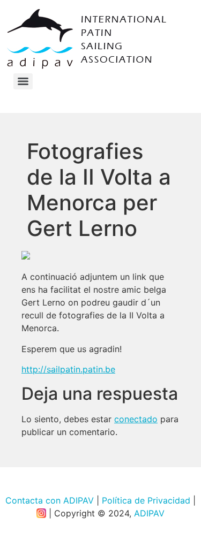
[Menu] (23, 81)
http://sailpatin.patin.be (68, 369)
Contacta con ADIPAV (49, 500)
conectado (136, 419)
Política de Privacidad (146, 500)
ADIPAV (149, 513)
